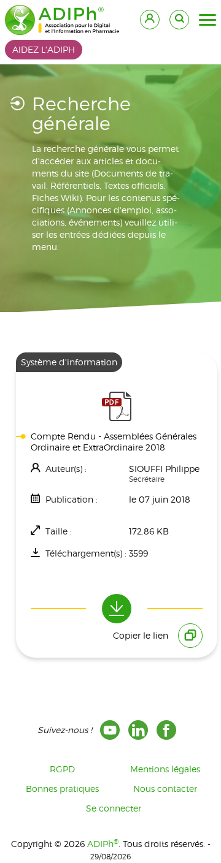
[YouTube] (110, 730)
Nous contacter (165, 788)
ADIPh (102, 843)
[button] (207, 20)
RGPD (62, 769)
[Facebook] (166, 730)
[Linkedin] (138, 730)
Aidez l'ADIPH (43, 49)
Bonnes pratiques (62, 788)
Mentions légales (165, 769)
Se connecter (113, 808)
